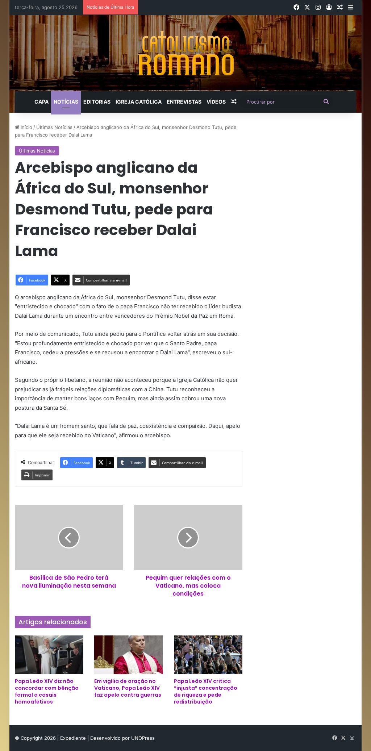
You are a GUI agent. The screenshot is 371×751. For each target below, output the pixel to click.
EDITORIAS (97, 102)
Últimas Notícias (54, 127)
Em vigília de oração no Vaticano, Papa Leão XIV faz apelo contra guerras (127, 687)
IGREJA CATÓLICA (139, 102)
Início (25, 127)
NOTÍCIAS (66, 102)
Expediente (73, 738)
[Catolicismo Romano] (185, 53)
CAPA (41, 102)
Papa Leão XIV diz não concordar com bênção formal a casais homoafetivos (47, 691)
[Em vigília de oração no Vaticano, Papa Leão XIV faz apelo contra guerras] (128, 654)
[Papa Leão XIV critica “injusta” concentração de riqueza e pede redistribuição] (208, 654)
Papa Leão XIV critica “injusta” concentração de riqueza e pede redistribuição (205, 691)
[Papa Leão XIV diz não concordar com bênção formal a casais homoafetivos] (49, 654)
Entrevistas (184, 102)
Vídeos (216, 102)
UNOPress (143, 738)
